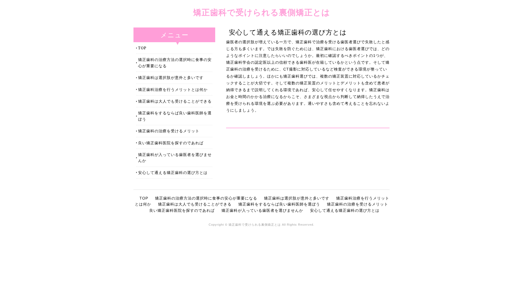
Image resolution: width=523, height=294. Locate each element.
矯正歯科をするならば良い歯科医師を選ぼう (175, 115)
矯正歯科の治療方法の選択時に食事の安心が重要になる (175, 62)
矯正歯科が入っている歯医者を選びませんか (175, 157)
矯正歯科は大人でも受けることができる (175, 101)
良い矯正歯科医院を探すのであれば (170, 142)
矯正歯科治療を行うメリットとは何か (173, 89)
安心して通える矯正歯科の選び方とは (173, 172)
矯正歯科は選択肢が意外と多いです (170, 77)
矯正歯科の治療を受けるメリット (168, 130)
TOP (142, 47)
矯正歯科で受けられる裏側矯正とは (261, 12)
